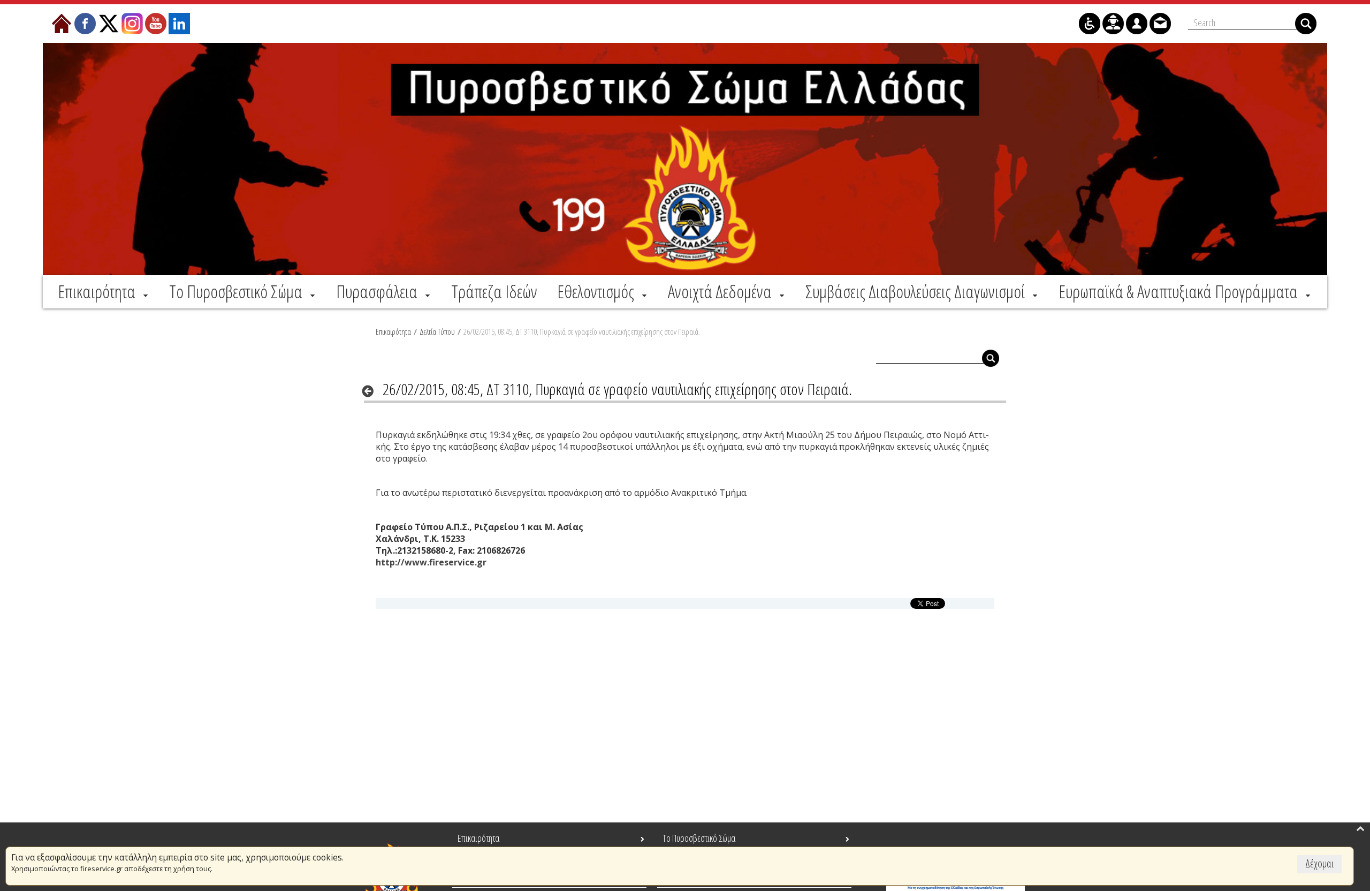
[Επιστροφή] (371, 391)
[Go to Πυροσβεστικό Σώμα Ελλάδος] (685, 159)
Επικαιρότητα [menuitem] (478, 838)
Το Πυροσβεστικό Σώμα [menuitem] (699, 838)
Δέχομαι (1319, 863)
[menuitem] (104, 291)
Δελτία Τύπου (437, 331)
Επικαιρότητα (393, 331)
